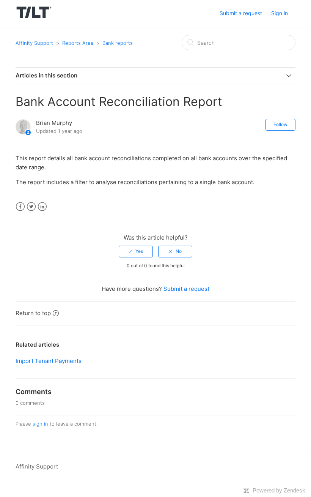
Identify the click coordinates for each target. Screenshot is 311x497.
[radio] (136, 251)
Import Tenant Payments (49, 360)
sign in (40, 424)
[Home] (34, 17)
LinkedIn (42, 206)
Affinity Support (34, 43)
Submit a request (241, 13)
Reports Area (77, 43)
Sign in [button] (279, 13)
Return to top (33, 313)
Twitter (31, 206)
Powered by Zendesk (279, 490)
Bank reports (117, 43)
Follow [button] (280, 124)
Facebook (20, 206)
